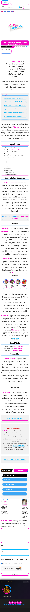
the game (15, 338)
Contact (25, 610)
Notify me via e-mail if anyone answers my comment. (13, 563)
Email (2, 551)
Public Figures (8, 11)
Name (2, 545)
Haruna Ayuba (23, 46)
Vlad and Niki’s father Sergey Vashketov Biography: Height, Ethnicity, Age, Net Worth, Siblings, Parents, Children (15, 98)
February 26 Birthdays (8, 484)
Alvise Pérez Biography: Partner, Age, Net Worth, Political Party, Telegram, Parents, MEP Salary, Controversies (15, 116)
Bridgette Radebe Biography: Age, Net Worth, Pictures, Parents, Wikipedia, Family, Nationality (15, 112)
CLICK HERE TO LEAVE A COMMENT (14, 418)
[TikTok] (20, 602)
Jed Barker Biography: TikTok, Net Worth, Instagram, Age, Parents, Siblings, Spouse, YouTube (15, 102)
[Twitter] (12, 602)
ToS (20, 610)
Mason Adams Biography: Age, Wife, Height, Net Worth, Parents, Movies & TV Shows (15, 105)
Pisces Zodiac (6, 494)
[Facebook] (10, 602)
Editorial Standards (13, 610)
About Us (5, 610)
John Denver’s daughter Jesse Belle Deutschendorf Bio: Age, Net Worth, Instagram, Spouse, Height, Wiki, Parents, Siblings (25, 512)
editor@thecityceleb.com (18, 445)
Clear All (26, 582)
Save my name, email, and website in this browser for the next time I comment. (14, 560)
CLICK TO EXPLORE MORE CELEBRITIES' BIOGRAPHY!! (15, 459)
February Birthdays (7, 489)
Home (1, 11)
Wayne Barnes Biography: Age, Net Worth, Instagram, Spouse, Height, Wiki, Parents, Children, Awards (4, 510)
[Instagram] (17, 602)
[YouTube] (15, 602)
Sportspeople (12, 11)
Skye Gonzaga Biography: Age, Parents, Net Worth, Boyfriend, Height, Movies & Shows (15, 109)
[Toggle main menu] (3, 7)
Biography (5, 11)
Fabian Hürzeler (7, 479)
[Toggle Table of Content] (8, 51)
